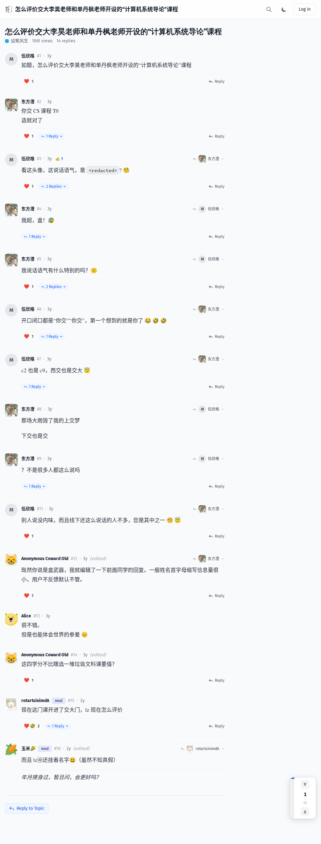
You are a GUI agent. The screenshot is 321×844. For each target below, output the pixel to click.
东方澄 (27, 101)
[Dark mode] (284, 9)
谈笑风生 (19, 41)
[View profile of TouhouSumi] (11, 105)
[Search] (269, 9)
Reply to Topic (31, 808)
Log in (305, 9)
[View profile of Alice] (11, 619)
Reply (219, 81)
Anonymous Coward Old (44, 558)
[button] (28, 81)
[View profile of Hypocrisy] (11, 704)
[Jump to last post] (305, 811)
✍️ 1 (59, 159)
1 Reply (52, 136)
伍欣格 (27, 56)
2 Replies (54, 186)
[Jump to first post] (305, 784)
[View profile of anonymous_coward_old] (11, 559)
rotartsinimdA (35, 700)
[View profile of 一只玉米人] (11, 749)
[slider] (292, 798)
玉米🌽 (28, 748)
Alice (26, 616)
